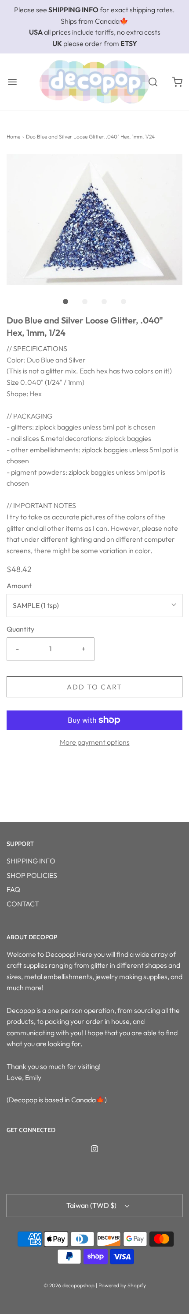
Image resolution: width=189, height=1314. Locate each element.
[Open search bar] (153, 82)
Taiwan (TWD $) (92, 1205)
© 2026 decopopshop (69, 1285)
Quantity (20, 629)
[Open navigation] (12, 82)
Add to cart (94, 686)
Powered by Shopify (122, 1285)
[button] (94, 219)
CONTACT (23, 903)
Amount (19, 585)
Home (13, 136)
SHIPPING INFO (31, 860)
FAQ (13, 889)
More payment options (95, 742)
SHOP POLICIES (32, 875)
